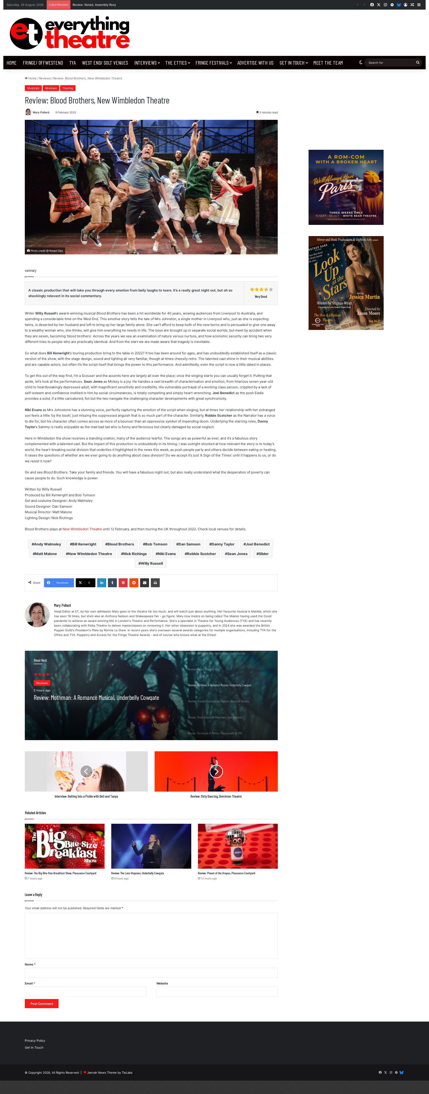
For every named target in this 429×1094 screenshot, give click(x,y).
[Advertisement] (346, 107)
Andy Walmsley (47, 544)
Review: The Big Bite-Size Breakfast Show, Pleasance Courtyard (60, 873)
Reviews (45, 78)
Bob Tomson (156, 544)
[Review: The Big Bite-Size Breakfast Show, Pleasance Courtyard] (65, 846)
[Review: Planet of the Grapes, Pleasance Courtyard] (238, 846)
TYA (72, 62)
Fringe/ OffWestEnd (43, 62)
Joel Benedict (258, 544)
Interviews (145, 62)
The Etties (176, 62)
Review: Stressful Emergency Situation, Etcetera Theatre (93, 697)
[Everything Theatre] (71, 33)
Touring (68, 88)
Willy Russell (152, 563)
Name (30, 964)
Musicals (33, 88)
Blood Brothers (120, 544)
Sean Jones (237, 553)
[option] (151, 695)
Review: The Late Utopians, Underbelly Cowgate (137, 873)
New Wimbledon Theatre (82, 529)
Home (11, 62)
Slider (264, 553)
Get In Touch (292, 62)
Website (162, 983)
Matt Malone (46, 553)
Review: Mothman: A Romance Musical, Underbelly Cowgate (115, 4)
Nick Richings (135, 553)
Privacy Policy (35, 1040)
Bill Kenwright (84, 544)
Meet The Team (328, 62)
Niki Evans (167, 553)
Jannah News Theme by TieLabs (109, 1072)
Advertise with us (255, 62)
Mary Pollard (41, 112)
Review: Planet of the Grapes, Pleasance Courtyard (226, 873)
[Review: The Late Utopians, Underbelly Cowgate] (151, 846)
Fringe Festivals (212, 62)
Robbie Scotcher (201, 553)
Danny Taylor (223, 544)
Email (30, 983)
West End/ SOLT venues (105, 62)
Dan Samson (189, 544)
